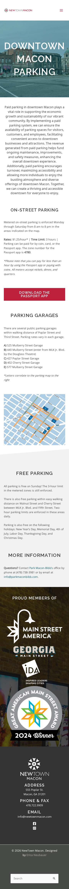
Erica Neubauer (36, 855)
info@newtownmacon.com (35, 816)
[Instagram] (34, 828)
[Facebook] (34, 823)
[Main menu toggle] (61, 10)
